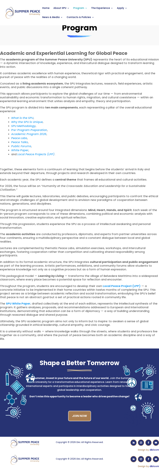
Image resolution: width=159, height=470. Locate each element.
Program (78, 8)
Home (46, 8)
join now (79, 415)
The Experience (100, 8)
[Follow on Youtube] (156, 443)
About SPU (59, 8)
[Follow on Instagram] (141, 443)
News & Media (51, 17)
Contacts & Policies (79, 17)
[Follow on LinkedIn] (133, 443)
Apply (120, 8)
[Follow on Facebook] (148, 443)
